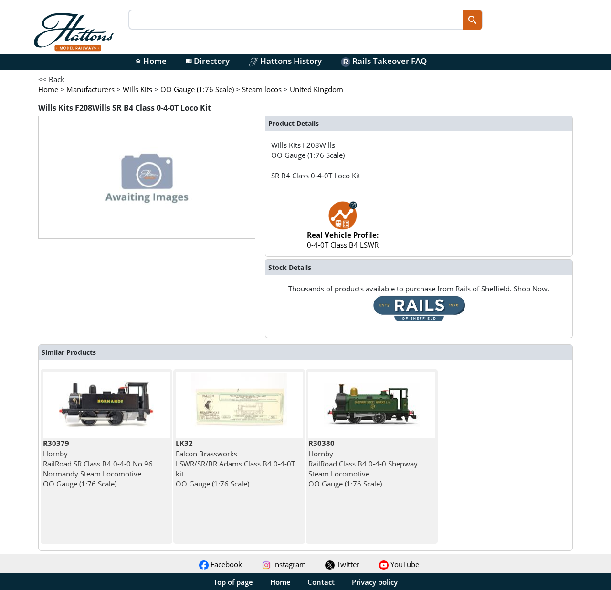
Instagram (288, 564)
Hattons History (290, 60)
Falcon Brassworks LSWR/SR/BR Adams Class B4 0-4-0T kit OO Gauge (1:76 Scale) (235, 463)
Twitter (347, 564)
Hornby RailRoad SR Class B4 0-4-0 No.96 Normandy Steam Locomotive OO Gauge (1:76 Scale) (98, 463)
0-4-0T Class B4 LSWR (343, 239)
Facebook (225, 564)
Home (151, 60)
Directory (208, 60)
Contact (321, 582)
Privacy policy (375, 582)
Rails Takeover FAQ (388, 60)
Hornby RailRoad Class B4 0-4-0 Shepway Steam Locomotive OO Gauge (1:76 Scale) (363, 463)
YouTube (404, 564)
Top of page (233, 582)
